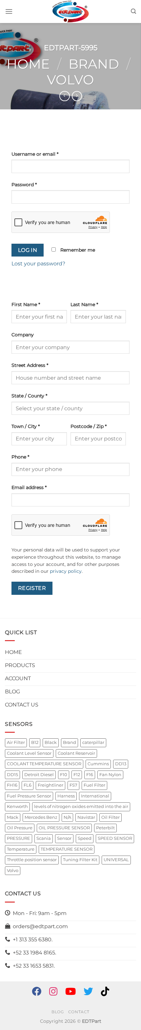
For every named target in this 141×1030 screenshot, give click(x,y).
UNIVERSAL (116, 859)
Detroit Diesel (39, 774)
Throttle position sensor (32, 859)
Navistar (86, 817)
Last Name (84, 304)
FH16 (12, 785)
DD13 (120, 763)
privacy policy (66, 571)
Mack (12, 817)
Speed (84, 838)
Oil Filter (110, 817)
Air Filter (16, 742)
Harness (66, 796)
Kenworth (17, 806)
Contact (79, 1011)
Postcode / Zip (88, 426)
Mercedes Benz (41, 817)
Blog (57, 1011)
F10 (63, 774)
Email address (29, 487)
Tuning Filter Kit (80, 859)
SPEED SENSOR (115, 838)
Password (24, 185)
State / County (29, 396)
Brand (94, 64)
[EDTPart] (70, 11)
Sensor (64, 838)
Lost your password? (38, 263)
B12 (34, 742)
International (95, 796)
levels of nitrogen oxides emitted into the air (81, 806)
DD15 (12, 774)
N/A (67, 817)
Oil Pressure (19, 827)
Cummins (98, 763)
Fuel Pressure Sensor (29, 796)
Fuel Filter (94, 785)
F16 (89, 774)
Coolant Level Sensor (29, 753)
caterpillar (93, 742)
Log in (27, 250)
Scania (43, 838)
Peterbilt (105, 827)
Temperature (20, 849)
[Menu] (9, 11)
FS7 (73, 785)
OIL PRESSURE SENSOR (64, 827)
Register (32, 588)
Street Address (29, 365)
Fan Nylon (110, 774)
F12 (76, 774)
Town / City (25, 426)
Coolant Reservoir (76, 753)
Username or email (34, 154)
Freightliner (50, 785)
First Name (25, 304)
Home (28, 64)
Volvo (70, 80)
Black (51, 742)
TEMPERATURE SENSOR (66, 849)
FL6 (27, 785)
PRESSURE (18, 838)
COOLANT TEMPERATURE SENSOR (44, 763)
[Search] (133, 11)
